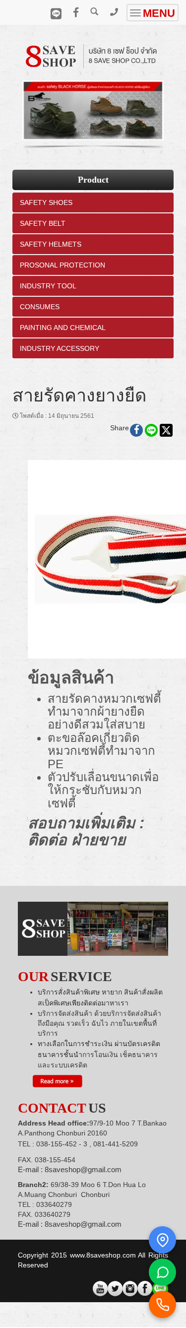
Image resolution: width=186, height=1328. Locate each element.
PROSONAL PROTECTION (62, 265)
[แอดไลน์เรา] (162, 1272)
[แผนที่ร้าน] (162, 1240)
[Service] (57, 1080)
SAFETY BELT (42, 223)
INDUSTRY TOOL (48, 286)
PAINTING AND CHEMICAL (63, 328)
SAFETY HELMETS (50, 244)
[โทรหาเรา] (162, 1304)
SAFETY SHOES (46, 202)
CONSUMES (40, 307)
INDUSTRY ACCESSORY (59, 348)
